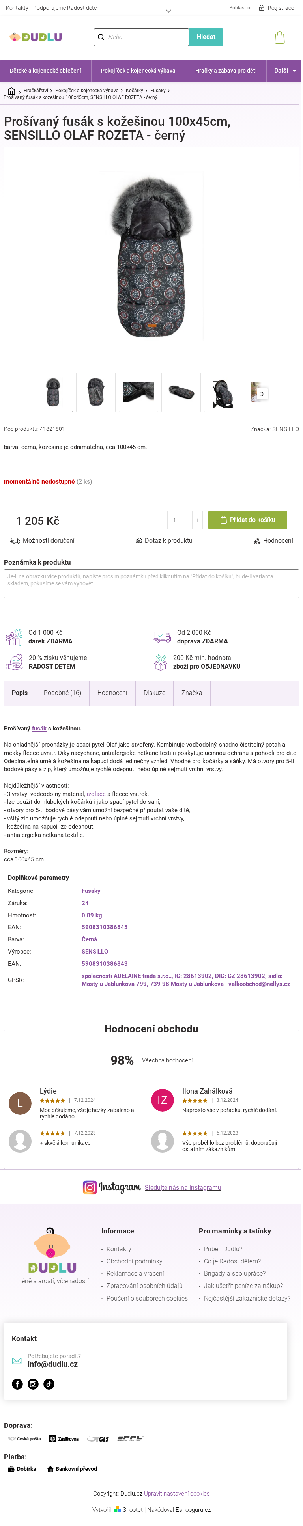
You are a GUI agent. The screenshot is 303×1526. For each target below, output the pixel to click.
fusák (39, 723)
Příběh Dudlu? (219, 1244)
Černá (87, 935)
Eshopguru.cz (190, 1505)
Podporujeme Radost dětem (67, 8)
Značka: (269, 424)
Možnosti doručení (49, 536)
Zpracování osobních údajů (143, 1281)
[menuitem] (44, 71)
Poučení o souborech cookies (145, 1293)
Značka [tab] (191, 688)
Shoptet (130, 1505)
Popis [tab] (20, 688)
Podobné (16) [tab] (62, 688)
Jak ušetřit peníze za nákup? (239, 1281)
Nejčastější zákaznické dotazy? (243, 1293)
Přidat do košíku (246, 515)
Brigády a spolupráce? (231, 1269)
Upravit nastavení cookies (174, 1489)
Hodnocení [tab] (272, 536)
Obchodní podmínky (133, 1257)
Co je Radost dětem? (228, 1257)
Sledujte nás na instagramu (180, 1183)
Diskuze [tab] (154, 688)
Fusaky (89, 886)
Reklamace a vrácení (133, 1269)
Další (275, 70)
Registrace (275, 8)
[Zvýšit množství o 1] (191, 515)
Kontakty (17, 8)
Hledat (202, 37)
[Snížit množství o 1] (181, 515)
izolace (96, 789)
